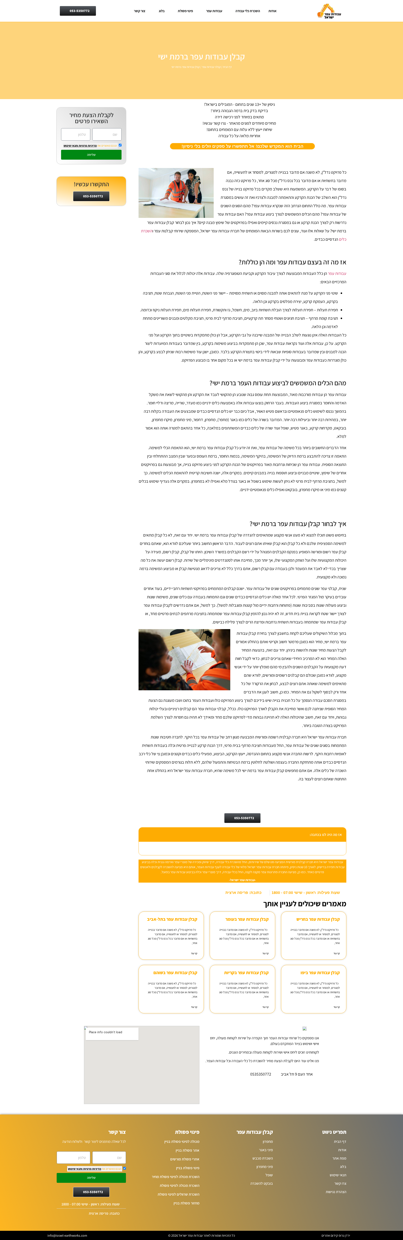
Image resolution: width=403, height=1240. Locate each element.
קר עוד (337, 953)
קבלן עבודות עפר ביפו (320, 972)
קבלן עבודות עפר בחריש (318, 919)
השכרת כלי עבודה (248, 11)
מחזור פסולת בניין (186, 1203)
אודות (272, 11)
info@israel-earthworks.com (67, 1235)
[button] (144, 834)
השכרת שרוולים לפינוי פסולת (178, 1194)
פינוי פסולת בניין (187, 1167)
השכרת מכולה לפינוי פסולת (179, 1185)
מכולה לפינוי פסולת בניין (181, 1141)
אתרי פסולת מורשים (184, 1159)
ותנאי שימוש (71, 145)
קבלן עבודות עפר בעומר (247, 919)
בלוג (162, 11)
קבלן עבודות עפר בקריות (246, 972)
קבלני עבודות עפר (211, 67)
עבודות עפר (214, 11)
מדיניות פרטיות (87, 145)
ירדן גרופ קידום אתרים (336, 1235)
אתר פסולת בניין (187, 1150)
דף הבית (227, 67)
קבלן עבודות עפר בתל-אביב (172, 919)
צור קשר (139, 11)
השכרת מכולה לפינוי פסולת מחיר (175, 1176)
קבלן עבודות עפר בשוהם (175, 972)
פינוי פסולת (185, 11)
